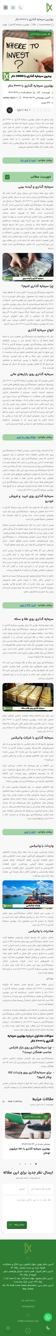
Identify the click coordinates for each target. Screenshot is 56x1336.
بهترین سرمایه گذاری (19, 24)
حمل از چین (30, 832)
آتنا (38, 92)
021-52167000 (28, 1301)
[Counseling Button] (13, 7)
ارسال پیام (19, 1224)
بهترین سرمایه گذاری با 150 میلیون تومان (29, 1151)
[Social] (28, 1331)
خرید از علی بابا (28, 160)
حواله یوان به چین (26, 437)
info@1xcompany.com (28, 1321)
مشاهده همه (15, 1101)
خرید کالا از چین (28, 605)
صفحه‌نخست (45, 24)
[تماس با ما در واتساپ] (48, 1317)
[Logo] (49, 7)
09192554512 (28, 1307)
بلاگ (34, 24)
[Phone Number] (20, 7)
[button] (36, 1164)
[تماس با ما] (48, 1328)
